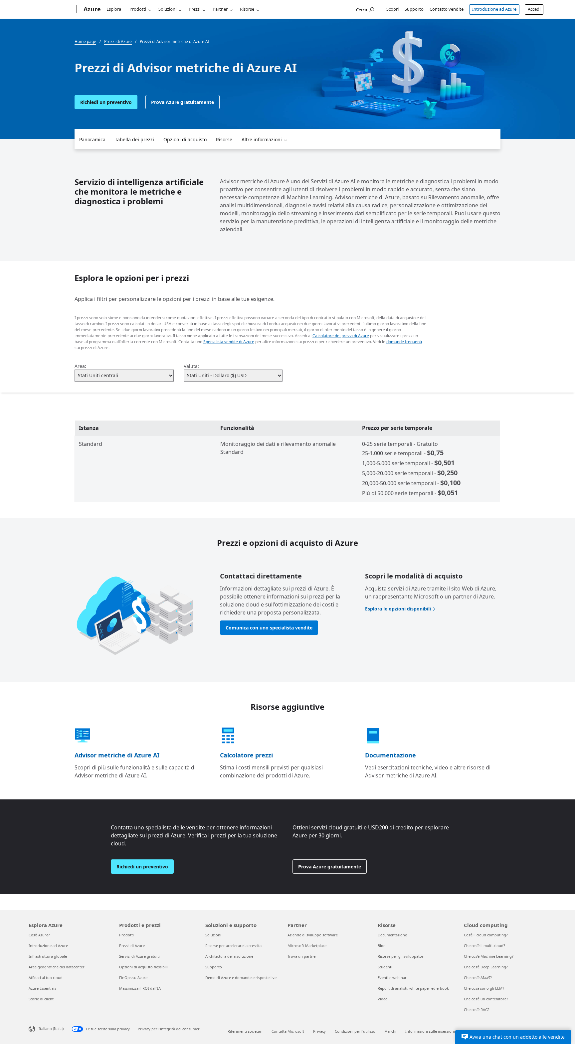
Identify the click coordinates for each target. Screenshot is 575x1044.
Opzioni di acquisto (185, 139)
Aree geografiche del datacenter (57, 966)
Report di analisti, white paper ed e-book (413, 988)
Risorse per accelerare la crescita (233, 945)
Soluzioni (167, 9)
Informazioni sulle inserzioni (430, 1031)
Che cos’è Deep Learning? (486, 966)
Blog (382, 945)
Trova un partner (302, 956)
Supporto (414, 9)
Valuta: (191, 366)
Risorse (247, 9)
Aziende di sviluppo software (313, 934)
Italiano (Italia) (51, 1028)
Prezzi (194, 9)
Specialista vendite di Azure (228, 342)
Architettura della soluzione (229, 956)
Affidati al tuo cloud (46, 977)
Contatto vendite (447, 9)
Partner (220, 9)
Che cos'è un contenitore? (486, 998)
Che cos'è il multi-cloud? (484, 945)
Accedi (534, 9)
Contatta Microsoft (288, 1031)
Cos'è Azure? (39, 934)
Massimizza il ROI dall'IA (140, 988)
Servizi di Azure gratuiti (139, 956)
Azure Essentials (42, 988)
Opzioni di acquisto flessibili (143, 966)
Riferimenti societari (245, 1031)
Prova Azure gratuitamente (182, 102)
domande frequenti (404, 342)
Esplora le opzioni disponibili (398, 608)
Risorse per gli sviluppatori (401, 956)
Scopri (392, 9)
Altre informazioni (262, 139)
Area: (80, 366)
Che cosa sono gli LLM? (484, 988)
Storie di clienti (42, 998)
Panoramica (92, 139)
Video (383, 998)
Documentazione (390, 755)
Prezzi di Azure (132, 945)
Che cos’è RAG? (476, 1009)
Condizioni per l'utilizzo (355, 1031)
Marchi (390, 1031)
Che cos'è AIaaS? (478, 977)
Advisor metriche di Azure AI (117, 755)
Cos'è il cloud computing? (486, 934)
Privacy (319, 1031)
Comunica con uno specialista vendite (269, 627)
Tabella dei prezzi (134, 139)
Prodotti (137, 9)
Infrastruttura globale (48, 956)
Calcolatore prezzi (246, 755)
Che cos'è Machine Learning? (488, 956)
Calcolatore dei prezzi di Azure (340, 336)
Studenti (385, 966)
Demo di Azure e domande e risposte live (241, 977)
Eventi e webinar (392, 977)
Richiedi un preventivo (106, 102)
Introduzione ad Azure (494, 9)
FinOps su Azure (133, 977)
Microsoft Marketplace (307, 945)
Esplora (113, 9)
